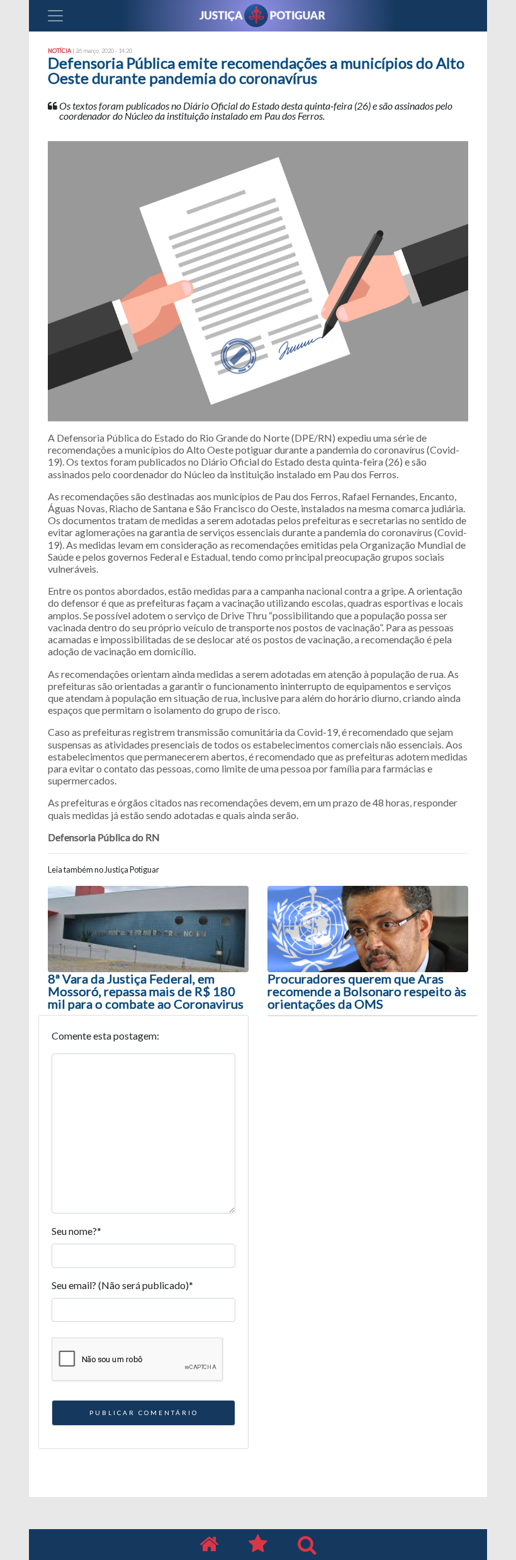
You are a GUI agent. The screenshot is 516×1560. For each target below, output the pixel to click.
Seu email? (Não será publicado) (122, 1285)
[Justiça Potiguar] (208, 1544)
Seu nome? (76, 1231)
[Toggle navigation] (55, 16)
